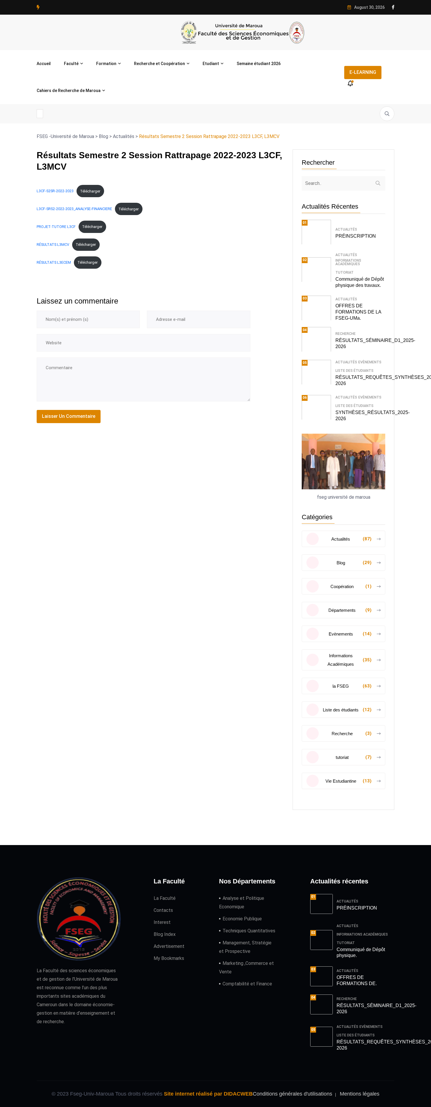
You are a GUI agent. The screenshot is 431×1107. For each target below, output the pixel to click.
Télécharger (90, 191)
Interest (162, 922)
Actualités (346, 229)
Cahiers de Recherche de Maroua (69, 90)
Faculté (71, 63)
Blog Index (165, 934)
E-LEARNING (362, 72)
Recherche (345, 333)
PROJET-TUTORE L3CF (56, 226)
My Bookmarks (169, 958)
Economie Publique (242, 919)
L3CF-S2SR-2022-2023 (55, 191)
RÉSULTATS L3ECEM (54, 262)
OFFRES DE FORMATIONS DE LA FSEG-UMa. (358, 312)
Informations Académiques (348, 262)
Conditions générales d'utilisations (292, 1094)
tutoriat (344, 272)
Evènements (369, 362)
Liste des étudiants (354, 370)
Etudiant (211, 63)
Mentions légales (359, 1094)
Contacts (163, 910)
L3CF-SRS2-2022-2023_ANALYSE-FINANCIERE (74, 209)
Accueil (44, 63)
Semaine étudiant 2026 (259, 63)
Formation (106, 63)
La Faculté (165, 898)
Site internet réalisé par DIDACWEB (208, 1094)
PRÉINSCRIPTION (355, 236)
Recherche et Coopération (159, 63)
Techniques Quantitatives (249, 931)
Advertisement (169, 946)
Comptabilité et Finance (247, 984)
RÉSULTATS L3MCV (53, 244)
